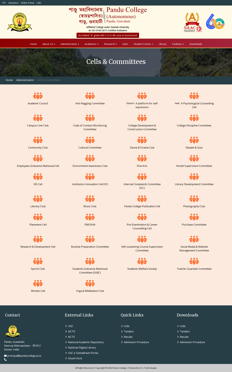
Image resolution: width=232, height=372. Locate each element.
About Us (48, 43)
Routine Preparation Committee (90, 246)
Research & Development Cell (38, 246)
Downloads (196, 43)
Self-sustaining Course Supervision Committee (142, 248)
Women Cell (38, 291)
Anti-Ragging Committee (90, 103)
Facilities (177, 43)
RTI (4, 2)
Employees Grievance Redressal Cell (38, 166)
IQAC (125, 43)
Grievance (13, 2)
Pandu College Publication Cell (142, 206)
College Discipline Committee (194, 125)
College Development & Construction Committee (142, 127)
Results (128, 337)
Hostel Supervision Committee (194, 166)
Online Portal (27, 2)
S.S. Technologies (148, 367)
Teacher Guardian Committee (194, 269)
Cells (126, 326)
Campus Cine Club (38, 125)
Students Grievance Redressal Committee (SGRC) (89, 270)
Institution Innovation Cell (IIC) (90, 184)
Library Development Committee (194, 184)
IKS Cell (38, 184)
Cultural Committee (89, 147)
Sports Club (38, 269)
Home (33, 43)
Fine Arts (142, 166)
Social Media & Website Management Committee (194, 248)
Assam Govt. (74, 358)
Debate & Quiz (194, 147)
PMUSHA (90, 224)
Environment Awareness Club (90, 166)
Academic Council (38, 103)
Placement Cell (38, 224)
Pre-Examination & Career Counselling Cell (142, 226)
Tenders (128, 331)
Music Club (89, 206)
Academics (91, 43)
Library (163, 43)
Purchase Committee (194, 224)
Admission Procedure (136, 342)
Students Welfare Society (142, 269)
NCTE (71, 337)
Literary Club (38, 206)
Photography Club (194, 206)
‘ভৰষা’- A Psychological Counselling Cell (194, 105)
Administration (69, 43)
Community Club (38, 147)
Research (109, 43)
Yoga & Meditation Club (90, 291)
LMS (38, 2)
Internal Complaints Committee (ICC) (142, 186)
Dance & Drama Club (142, 147)
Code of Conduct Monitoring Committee (90, 127)
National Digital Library (81, 347)
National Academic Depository (85, 342)
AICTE (71, 331)
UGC (70, 326)
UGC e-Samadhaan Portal (82, 353)
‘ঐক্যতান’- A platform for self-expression (142, 105)
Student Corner (142, 43)
